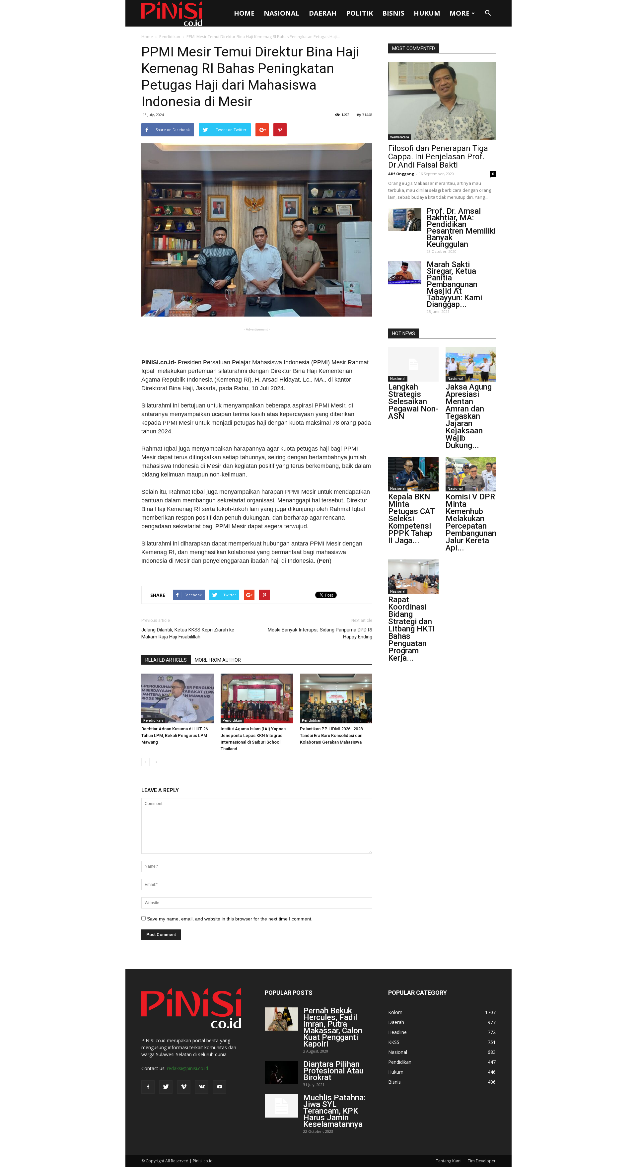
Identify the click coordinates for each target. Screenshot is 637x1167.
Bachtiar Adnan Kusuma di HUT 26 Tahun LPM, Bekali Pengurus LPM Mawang (174, 735)
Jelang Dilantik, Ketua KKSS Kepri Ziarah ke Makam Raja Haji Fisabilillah (187, 633)
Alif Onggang (401, 173)
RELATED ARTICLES (166, 660)
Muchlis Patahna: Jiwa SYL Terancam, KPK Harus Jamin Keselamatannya (334, 1111)
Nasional (282, 13)
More (459, 13)
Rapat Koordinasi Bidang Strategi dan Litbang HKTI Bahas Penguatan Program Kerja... (411, 629)
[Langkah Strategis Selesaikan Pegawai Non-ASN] (413, 364)
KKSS (393, 1042)
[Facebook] (148, 1087)
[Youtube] (219, 1087)
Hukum (427, 13)
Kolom (395, 1012)
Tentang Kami (448, 1161)
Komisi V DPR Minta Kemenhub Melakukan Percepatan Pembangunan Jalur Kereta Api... (471, 522)
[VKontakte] (201, 1087)
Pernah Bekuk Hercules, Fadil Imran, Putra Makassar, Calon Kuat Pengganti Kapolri (332, 1027)
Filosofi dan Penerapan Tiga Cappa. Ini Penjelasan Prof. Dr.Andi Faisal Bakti (438, 157)
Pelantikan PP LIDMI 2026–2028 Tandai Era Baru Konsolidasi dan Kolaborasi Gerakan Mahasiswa (331, 735)
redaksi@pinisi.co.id (187, 1068)
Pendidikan (169, 36)
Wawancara (399, 137)
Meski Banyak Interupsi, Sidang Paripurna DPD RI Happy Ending (320, 633)
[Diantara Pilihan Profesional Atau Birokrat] (281, 1072)
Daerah (323, 13)
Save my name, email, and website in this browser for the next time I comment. (230, 918)
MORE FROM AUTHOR (218, 660)
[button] (488, 13)
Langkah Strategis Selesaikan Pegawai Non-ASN (413, 401)
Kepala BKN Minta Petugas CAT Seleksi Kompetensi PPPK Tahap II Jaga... (411, 518)
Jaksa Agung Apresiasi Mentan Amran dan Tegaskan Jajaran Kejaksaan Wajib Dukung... (469, 416)
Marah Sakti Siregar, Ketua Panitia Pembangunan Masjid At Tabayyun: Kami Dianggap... (454, 284)
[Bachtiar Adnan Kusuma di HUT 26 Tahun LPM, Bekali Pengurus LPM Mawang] (177, 698)
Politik (359, 13)
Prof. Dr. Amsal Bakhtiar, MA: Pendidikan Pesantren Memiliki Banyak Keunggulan (461, 227)
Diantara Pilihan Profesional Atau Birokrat (333, 1070)
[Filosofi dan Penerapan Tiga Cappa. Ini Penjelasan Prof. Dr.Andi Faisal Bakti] (442, 101)
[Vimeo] (183, 1087)
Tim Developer (482, 1161)
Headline (397, 1032)
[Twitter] (166, 1087)
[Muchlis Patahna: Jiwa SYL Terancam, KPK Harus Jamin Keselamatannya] (281, 1106)
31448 (367, 114)
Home (244, 13)
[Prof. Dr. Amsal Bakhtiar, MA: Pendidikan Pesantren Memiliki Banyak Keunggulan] (404, 219)
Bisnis (393, 13)
